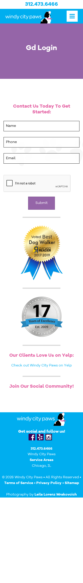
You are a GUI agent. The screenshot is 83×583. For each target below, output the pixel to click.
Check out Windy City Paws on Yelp (41, 365)
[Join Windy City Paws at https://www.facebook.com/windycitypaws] (32, 437)
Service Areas (41, 460)
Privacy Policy (49, 483)
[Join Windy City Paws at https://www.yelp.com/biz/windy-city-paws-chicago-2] (40, 437)
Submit (41, 203)
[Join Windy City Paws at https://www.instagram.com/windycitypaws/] (48, 437)
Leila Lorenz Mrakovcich (56, 494)
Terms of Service (18, 483)
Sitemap (72, 483)
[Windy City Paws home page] (28, 17)
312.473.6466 (41, 4)
